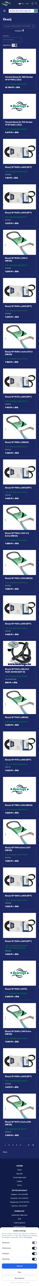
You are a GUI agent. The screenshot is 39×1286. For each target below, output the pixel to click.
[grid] (15, 45)
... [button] (24, 1145)
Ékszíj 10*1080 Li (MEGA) (17, 442)
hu (22, 3)
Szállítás (19, 1181)
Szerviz (19, 1185)
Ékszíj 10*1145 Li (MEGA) (16, 717)
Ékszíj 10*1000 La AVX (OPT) (18, 167)
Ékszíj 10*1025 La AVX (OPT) (18, 212)
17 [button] (28, 1145)
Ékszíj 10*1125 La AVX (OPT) (18, 624)
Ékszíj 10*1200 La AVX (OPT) (18, 896)
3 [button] (12, 1145)
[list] (13, 45)
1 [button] (5, 1145)
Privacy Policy (28, 1237)
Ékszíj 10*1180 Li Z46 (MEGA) (18, 805)
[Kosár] (36, 4)
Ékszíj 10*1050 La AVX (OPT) (18, 306)
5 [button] (20, 1145)
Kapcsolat (19, 1174)
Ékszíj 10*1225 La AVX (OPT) (18, 941)
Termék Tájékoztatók (19, 1177)
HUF (27, 3)
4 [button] (16, 1145)
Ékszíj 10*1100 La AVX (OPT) (18, 488)
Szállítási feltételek (19, 1226)
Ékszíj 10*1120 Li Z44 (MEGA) (19, 578)
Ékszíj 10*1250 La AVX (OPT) (18, 1076)
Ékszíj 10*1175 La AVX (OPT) (18, 760)
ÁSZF (19, 1219)
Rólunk (20, 1170)
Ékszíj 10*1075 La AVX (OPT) (18, 397)
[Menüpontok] (4, 11)
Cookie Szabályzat (19, 1223)
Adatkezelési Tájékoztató (19, 1215)
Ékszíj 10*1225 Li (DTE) (16, 989)
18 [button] (33, 1145)
